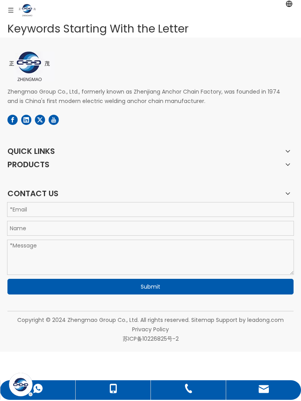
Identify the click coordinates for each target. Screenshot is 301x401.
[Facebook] (12, 120)
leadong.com (265, 320)
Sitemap (202, 320)
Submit (150, 287)
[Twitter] (40, 120)
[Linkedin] (26, 120)
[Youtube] (54, 120)
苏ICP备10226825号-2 (151, 339)
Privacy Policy (150, 329)
